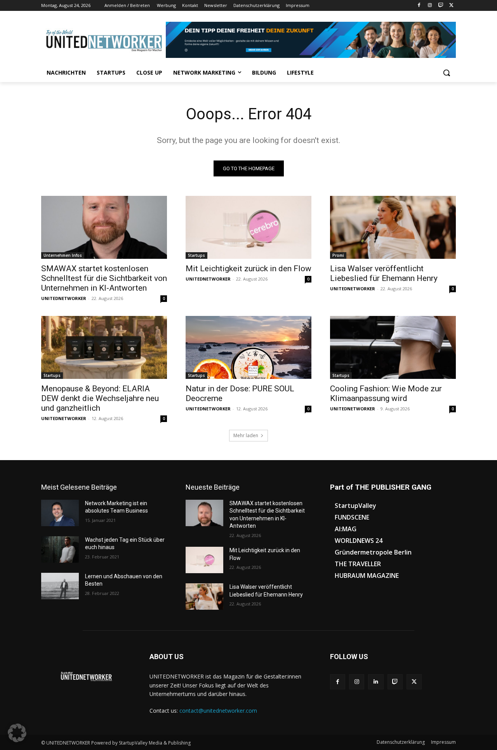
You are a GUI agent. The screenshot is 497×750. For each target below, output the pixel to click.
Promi (338, 255)
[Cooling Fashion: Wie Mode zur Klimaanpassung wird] (393, 347)
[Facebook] (419, 5)
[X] (451, 5)
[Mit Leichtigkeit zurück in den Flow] (248, 227)
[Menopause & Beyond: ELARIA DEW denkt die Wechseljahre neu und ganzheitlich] (104, 347)
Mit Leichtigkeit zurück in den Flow (248, 268)
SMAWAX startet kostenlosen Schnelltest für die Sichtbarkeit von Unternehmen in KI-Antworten (104, 278)
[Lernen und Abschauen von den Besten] (60, 586)
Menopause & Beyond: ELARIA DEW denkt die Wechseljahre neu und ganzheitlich (100, 398)
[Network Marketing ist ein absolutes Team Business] (60, 513)
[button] (446, 72)
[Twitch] (440, 5)
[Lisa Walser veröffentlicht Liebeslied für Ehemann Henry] (393, 227)
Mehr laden (245, 435)
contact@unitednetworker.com (218, 710)
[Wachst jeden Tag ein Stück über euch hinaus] (60, 549)
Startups (196, 255)
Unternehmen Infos (62, 255)
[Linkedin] (375, 681)
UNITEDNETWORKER (63, 298)
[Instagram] (430, 5)
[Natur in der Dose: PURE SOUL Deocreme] (248, 347)
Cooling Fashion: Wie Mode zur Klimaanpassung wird (386, 393)
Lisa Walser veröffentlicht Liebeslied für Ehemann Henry (384, 273)
